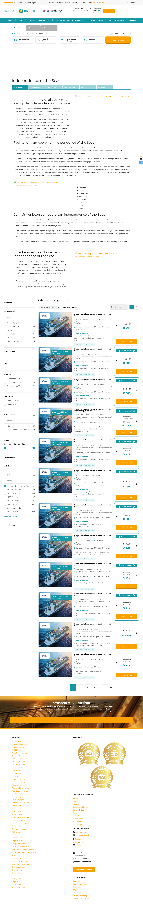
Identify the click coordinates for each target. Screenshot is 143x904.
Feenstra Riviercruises (20, 785)
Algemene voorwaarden (83, 887)
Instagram (79, 839)
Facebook (79, 836)
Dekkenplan (52, 87)
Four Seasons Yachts (20, 788)
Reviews (101, 87)
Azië (74, 798)
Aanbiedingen (44, 20)
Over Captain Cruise (81, 896)
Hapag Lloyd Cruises (20, 794)
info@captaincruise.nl (83, 832)
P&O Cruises (16, 829)
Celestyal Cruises (18, 762)
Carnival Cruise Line (19, 756)
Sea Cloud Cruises (19, 856)
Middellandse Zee (80, 816)
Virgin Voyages (17, 879)
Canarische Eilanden (81, 804)
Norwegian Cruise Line (21, 815)
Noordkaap (77, 819)
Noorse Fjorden (79, 822)
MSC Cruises (17, 809)
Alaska (75, 796)
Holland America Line (20, 800)
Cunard (15, 774)
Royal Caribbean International (24, 850)
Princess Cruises (18, 835)
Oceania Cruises (18, 818)
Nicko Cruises (17, 812)
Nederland (133, 3)
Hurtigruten (16, 803)
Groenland (77, 810)
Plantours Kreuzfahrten (21, 826)
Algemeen (18, 87)
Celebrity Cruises (18, 759)
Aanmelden (71, 719)
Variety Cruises (17, 876)
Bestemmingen (61, 20)
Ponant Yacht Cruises (20, 832)
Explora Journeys (18, 782)
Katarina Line (17, 806)
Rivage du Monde (19, 841)
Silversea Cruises (18, 864)
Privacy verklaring (80, 893)
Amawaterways (18, 744)
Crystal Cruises (17, 771)
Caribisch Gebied (79, 807)
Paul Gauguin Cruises (20, 820)
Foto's (83, 87)
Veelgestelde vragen (81, 881)
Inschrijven (108, 11)
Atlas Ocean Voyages (20, 750)
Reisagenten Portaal (84, 867)
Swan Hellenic (17, 870)
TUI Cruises (16, 873)
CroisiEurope (17, 768)
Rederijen (76, 20)
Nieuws (76, 884)
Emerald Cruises (18, 779)
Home (10, 20)
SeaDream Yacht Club (20, 861)
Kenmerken (35, 87)
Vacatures (77, 899)
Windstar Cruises (18, 885)
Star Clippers (17, 867)
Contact (131, 20)
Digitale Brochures (116, 20)
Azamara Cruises (18, 753)
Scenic (14, 853)
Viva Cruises (16, 882)
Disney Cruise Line (19, 777)
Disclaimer (77, 890)
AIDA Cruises (17, 738)
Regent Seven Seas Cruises (22, 838)
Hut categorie (69, 87)
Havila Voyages (18, 797)
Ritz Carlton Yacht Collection (23, 847)
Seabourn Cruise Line (20, 858)
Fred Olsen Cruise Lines (21, 791)
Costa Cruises (17, 765)
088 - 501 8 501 (98, 2)
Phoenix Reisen (18, 823)
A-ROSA (15, 747)
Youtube (78, 842)
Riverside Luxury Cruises (21, 844)
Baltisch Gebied (79, 801)
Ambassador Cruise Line (21, 741)
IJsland (76, 813)
